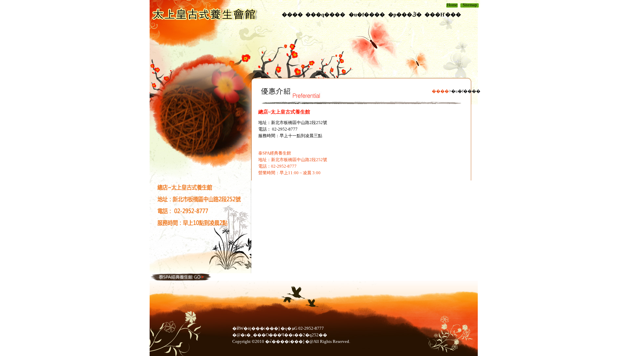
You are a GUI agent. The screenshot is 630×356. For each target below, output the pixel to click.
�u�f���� (367, 14)
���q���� (325, 14)
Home (452, 4)
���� (292, 14)
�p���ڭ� (405, 14)
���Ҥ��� (443, 14)
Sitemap (470, 4)
